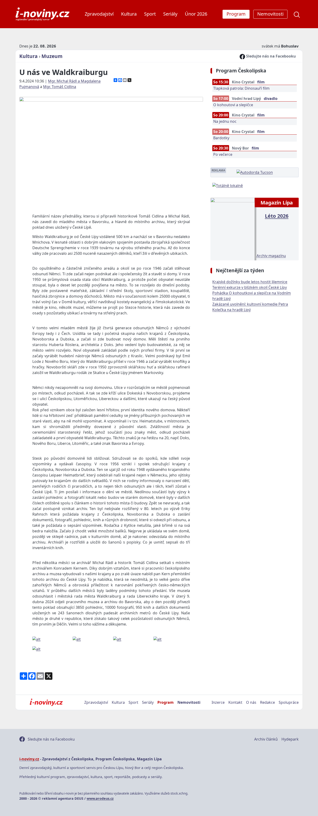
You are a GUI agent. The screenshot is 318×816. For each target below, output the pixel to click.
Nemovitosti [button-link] (270, 14)
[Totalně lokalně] (227, 185)
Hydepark (290, 739)
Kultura (129, 14)
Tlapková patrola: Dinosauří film (241, 88)
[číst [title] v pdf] (232, 228)
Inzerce (218, 702)
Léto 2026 (276, 215)
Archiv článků (266, 739)
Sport (150, 14)
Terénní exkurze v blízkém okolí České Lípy (249, 287)
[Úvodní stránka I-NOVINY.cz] (46, 702)
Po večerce (222, 154)
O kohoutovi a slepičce (233, 104)
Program (165, 702)
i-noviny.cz (29, 759)
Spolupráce (289, 702)
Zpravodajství (99, 14)
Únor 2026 (196, 14)
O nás (251, 702)
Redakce (267, 702)
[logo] (42, 14)
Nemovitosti (188, 702)
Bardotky (221, 137)
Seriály (170, 14)
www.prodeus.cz (100, 798)
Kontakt (235, 702)
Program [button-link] (236, 14)
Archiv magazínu (271, 255)
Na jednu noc (225, 121)
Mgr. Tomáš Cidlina (59, 86)
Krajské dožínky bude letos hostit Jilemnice (249, 281)
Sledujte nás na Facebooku (270, 56)
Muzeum (51, 56)
